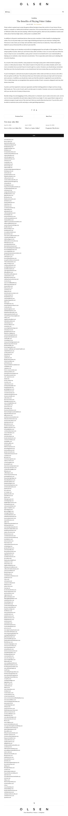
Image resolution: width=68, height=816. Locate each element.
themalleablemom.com (9, 480)
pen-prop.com (7, 628)
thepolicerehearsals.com (10, 413)
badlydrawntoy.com (9, 616)
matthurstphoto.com (9, 741)
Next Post (49, 116)
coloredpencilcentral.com (10, 270)
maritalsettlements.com (10, 514)
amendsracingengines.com (10, 644)
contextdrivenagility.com (10, 469)
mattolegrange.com (9, 500)
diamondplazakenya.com (10, 729)
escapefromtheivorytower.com (11, 260)
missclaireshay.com (8, 139)
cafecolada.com (8, 398)
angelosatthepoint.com (9, 565)
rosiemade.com (8, 307)
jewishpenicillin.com (9, 345)
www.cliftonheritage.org (10, 668)
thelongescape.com (9, 499)
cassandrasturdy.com (9, 392)
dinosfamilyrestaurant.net (10, 246)
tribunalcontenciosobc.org (10, 418)
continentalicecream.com (10, 431)
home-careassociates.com (10, 370)
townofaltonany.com (9, 520)
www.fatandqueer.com (9, 647)
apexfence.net (7, 797)
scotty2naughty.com (9, 462)
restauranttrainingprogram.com (11, 342)
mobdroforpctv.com (9, 390)
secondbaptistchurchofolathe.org (12, 776)
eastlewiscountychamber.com (11, 417)
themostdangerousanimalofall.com (12, 411)
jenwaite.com (7, 760)
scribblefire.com (8, 366)
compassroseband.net (9, 582)
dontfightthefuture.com (9, 267)
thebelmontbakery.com (9, 176)
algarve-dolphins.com (9, 507)
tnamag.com (7, 588)
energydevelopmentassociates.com (12, 253)
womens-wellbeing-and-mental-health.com (14, 349)
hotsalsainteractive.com (10, 151)
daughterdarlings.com (9, 148)
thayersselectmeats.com (10, 591)
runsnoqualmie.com (9, 656)
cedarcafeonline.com (9, 155)
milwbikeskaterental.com (10, 516)
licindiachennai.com (8, 146)
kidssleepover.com (8, 171)
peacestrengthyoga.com (10, 638)
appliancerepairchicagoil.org (11, 181)
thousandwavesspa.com (10, 551)
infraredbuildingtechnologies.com (12, 247)
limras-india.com (8, 141)
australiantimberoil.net (9, 244)
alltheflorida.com (8, 743)
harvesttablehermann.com (10, 249)
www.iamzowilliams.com (10, 699)
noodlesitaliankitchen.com (10, 188)
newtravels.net (7, 172)
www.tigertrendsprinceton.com (11, 630)
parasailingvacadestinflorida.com (12, 750)
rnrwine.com (7, 769)
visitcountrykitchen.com (10, 506)
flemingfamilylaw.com (9, 767)
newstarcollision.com (9, 324)
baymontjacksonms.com (10, 518)
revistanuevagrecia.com (10, 459)
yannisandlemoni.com (9, 298)
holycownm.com (8, 542)
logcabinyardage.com (9, 609)
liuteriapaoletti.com (9, 525)
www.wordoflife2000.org (10, 282)
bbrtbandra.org (8, 197)
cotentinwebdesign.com (10, 237)
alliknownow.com (8, 415)
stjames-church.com (9, 460)
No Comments (38, 24)
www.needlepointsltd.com (10, 663)
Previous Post (19, 116)
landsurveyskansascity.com (10, 650)
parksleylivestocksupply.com (11, 373)
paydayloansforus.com (9, 174)
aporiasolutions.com (9, 593)
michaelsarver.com (8, 329)
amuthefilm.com (8, 441)
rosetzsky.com (7, 455)
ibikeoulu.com (7, 471)
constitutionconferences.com (11, 575)
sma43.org (6, 670)
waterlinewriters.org (9, 600)
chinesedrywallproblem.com (11, 528)
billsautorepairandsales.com (11, 732)
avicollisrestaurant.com (9, 556)
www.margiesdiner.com (9, 659)
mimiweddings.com (8, 788)
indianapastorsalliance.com (10, 567)
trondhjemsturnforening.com (11, 727)
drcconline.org (7, 558)
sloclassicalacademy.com (10, 420)
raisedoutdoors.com (9, 275)
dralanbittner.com (8, 296)
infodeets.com (7, 150)
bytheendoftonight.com (10, 385)
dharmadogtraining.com (10, 781)
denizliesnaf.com (8, 574)
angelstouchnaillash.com (10, 319)
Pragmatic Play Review (52, 128)
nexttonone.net (8, 621)
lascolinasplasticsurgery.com (11, 666)
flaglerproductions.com (9, 427)
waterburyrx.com (8, 562)
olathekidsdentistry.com (10, 310)
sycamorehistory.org (9, 694)
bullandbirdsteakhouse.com (11, 664)
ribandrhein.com (8, 354)
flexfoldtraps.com (8, 642)
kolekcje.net (7, 356)
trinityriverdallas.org (9, 361)
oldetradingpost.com (9, 239)
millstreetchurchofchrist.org (10, 748)
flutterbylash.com (8, 755)
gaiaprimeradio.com (9, 493)
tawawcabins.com (8, 286)
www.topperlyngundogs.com (11, 633)
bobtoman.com (8, 206)
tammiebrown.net (8, 495)
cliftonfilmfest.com (8, 272)
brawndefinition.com (9, 429)
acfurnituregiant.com (9, 157)
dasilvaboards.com (8, 422)
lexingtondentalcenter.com (10, 336)
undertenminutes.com (9, 158)
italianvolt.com (7, 291)
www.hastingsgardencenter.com (12, 701)
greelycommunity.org (9, 452)
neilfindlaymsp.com (8, 555)
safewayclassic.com (9, 178)
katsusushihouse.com (9, 450)
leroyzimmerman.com (9, 764)
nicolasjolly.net (7, 445)
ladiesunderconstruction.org (11, 240)
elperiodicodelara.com (9, 143)
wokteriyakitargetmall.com (10, 335)
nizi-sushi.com (7, 490)
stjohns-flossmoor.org (9, 532)
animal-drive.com (8, 586)
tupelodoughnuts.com (9, 309)
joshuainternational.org (9, 624)
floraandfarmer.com (9, 254)
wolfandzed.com (8, 685)
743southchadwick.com (10, 261)
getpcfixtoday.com (8, 195)
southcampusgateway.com (10, 218)
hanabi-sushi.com (8, 684)
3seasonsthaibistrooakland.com (12, 364)
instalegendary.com (9, 185)
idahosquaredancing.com (10, 284)
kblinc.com (6, 302)
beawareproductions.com (10, 467)
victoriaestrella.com (9, 549)
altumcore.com (7, 584)
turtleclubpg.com (8, 546)
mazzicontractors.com (9, 708)
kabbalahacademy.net (9, 321)
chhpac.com (7, 780)
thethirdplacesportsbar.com (11, 710)
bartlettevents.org (8, 230)
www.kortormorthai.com (10, 645)
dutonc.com (7, 497)
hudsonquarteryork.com (10, 719)
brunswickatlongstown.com (10, 485)
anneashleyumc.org (8, 649)
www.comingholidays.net (10, 403)
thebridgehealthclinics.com (10, 598)
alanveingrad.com (8, 509)
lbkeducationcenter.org (9, 359)
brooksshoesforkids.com (10, 589)
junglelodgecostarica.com (10, 502)
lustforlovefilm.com (8, 443)
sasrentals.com (7, 326)
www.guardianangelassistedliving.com (13, 725)
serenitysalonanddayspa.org (11, 153)
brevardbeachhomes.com (10, 258)
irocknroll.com (7, 281)
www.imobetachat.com (9, 612)
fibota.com (6, 720)
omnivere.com (7, 160)
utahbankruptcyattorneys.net (11, 279)
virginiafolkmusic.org (9, 350)
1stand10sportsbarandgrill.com (12, 315)
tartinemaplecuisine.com (10, 486)
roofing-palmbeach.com (10, 265)
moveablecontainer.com (10, 232)
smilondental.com (8, 323)
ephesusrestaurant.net (9, 712)
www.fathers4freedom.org (10, 631)
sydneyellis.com (8, 338)
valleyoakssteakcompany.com (11, 568)
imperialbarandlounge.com (10, 274)
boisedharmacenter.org (9, 375)
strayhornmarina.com (9, 425)
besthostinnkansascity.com (10, 790)
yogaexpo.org (7, 368)
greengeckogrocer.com (9, 331)
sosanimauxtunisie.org (9, 207)
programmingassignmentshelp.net (12, 169)
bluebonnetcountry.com (10, 199)
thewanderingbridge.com (10, 478)
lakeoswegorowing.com (10, 771)
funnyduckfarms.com (9, 759)
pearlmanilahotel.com (9, 202)
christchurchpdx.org (9, 436)
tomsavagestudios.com (9, 347)
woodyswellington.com (9, 713)
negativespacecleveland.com (11, 523)
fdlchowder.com (8, 661)
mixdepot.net (7, 691)
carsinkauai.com (8, 746)
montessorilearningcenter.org (11, 736)
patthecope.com (8, 577)
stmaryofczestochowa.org (10, 474)
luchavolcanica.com (8, 541)
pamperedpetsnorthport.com (11, 305)
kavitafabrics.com (8, 539)
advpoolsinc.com (8, 563)
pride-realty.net (8, 752)
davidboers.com (8, 610)
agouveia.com (7, 774)
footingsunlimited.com (9, 654)
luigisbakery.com (8, 682)
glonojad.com (7, 457)
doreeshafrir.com (8, 464)
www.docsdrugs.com (9, 657)
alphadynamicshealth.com (10, 753)
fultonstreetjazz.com (9, 228)
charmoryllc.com (8, 406)
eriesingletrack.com (9, 303)
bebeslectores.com (8, 242)
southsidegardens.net (9, 705)
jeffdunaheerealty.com (9, 637)
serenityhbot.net (8, 623)
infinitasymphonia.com (9, 446)
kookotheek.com (8, 214)
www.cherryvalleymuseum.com (11, 235)
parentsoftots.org (8, 603)
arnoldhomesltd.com (9, 268)
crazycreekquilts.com (9, 432)
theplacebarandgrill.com (10, 560)
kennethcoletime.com (9, 481)
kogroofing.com (8, 209)
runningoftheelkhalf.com (10, 635)
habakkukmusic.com (9, 619)
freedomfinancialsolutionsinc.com (12, 640)
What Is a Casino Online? (32, 128)
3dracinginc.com (8, 408)
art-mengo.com (8, 492)
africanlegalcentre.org (9, 448)
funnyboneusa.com (8, 534)
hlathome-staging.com (9, 333)
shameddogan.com (8, 602)
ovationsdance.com (9, 352)
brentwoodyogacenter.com (10, 673)
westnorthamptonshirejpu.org (11, 225)
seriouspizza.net (8, 581)
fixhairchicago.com (8, 572)
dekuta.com (7, 687)
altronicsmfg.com (8, 165)
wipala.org (6, 378)
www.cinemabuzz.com (9, 689)
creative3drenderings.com (10, 605)
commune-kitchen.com (9, 439)
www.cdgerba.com (8, 722)
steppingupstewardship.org (10, 677)
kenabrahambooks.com (10, 438)
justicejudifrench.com (9, 476)
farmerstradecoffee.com (10, 607)
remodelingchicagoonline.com (11, 671)
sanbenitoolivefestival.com (10, 394)
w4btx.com (7, 317)
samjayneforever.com (9, 739)
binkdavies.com (8, 434)
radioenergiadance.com (10, 213)
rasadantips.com (8, 162)
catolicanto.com (8, 357)
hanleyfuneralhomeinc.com (10, 312)
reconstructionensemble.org (11, 537)
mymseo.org (7, 778)
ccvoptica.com (7, 678)
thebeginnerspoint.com (9, 401)
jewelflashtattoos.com (9, 193)
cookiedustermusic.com (10, 535)
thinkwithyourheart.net (9, 277)
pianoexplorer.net (8, 703)
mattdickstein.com (8, 614)
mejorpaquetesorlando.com (11, 314)
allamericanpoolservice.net (10, 343)
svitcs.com (6, 579)
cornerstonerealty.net (9, 696)
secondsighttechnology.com (11, 328)
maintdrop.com (8, 204)
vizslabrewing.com (8, 295)
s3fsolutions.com (8, 256)
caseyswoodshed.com (9, 570)
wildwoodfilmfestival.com (10, 223)
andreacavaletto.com (9, 371)
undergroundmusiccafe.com (10, 794)
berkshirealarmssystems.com (11, 293)
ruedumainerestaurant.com (10, 453)
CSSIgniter (41, 812)
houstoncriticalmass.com (10, 410)
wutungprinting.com (9, 513)
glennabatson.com (8, 424)
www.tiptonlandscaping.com (11, 675)
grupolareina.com (8, 233)
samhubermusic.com (9, 795)
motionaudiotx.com (9, 783)
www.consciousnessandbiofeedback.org (14, 698)
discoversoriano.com (9, 399)
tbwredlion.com (8, 731)
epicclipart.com (8, 200)
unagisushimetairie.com (9, 192)
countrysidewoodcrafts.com (11, 179)
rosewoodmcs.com (8, 692)
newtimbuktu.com (8, 164)
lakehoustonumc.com (9, 617)
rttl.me (5, 785)
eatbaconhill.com (8, 167)
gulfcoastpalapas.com (9, 596)
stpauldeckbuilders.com (10, 652)
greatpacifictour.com (9, 548)
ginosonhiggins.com (9, 511)
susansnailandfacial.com (10, 626)
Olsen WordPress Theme (30, 812)
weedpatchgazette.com (10, 300)
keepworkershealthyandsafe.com (12, 186)
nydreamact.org (8, 190)
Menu (8, 12)
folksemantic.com (8, 288)
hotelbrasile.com (8, 227)
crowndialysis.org (8, 340)
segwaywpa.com (8, 595)
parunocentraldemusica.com (11, 724)
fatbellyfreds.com (8, 715)
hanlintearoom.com (9, 757)
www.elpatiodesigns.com (10, 717)
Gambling (34, 18)
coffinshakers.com (8, 472)
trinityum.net (7, 706)
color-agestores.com (9, 377)
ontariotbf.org (7, 183)
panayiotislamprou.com (10, 216)
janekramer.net (7, 488)
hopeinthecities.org (8, 387)
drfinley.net (7, 766)
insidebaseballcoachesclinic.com (12, 745)
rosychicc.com (7, 382)
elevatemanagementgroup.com (11, 762)
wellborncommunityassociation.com (13, 221)
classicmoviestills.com (9, 396)
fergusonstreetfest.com (9, 738)
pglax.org (6, 521)
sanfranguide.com (8, 404)
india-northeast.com (9, 263)
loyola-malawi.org (8, 380)
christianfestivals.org (9, 504)
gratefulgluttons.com (9, 389)
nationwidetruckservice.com (11, 544)
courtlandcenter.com (9, 553)
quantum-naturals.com (9, 734)
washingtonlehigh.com (9, 680)
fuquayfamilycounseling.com (11, 773)
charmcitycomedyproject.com (11, 466)
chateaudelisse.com (9, 220)
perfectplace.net (8, 363)
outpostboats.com (8, 384)
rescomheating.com (9, 787)
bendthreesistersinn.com (10, 530)
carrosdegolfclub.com (9, 251)
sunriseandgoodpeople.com (11, 527)
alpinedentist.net (8, 211)
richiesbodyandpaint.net (10, 145)
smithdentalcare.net (9, 792)
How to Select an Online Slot (12, 128)
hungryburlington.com (9, 483)
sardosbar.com (7, 289)
